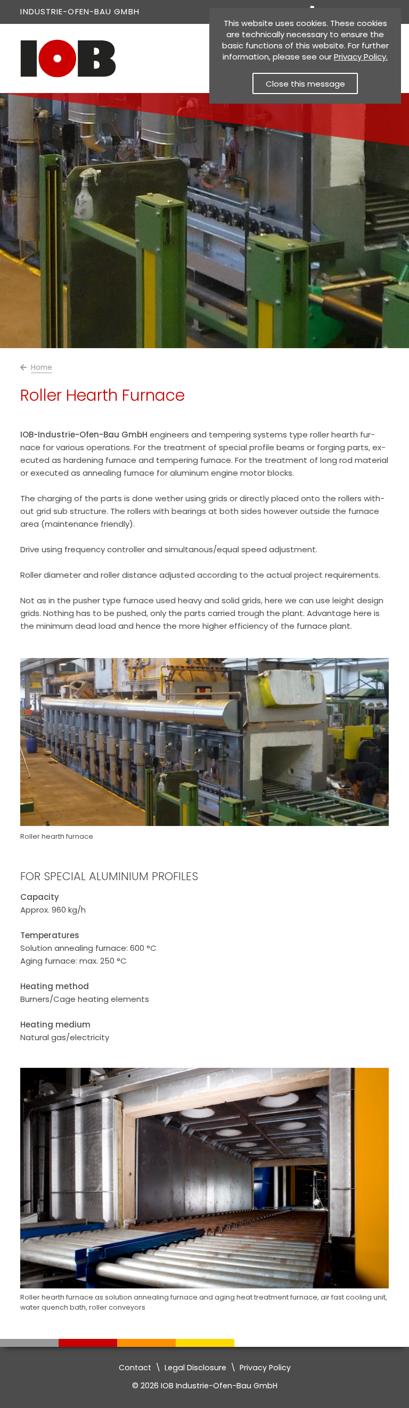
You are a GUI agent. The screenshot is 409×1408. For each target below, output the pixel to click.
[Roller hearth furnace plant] (204, 1285)
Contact (135, 1367)
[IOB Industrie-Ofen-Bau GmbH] (68, 75)
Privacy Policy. (361, 56)
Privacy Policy (265, 1367)
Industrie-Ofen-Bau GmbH (79, 11)
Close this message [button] (305, 83)
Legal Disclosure (195, 1367)
